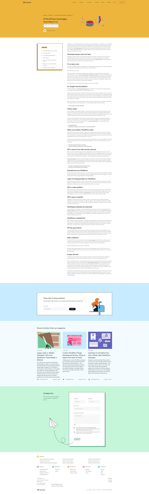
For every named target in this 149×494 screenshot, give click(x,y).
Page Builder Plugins (72, 125)
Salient (93, 121)
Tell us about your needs (79, 413)
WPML (73, 210)
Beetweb (45, 15)
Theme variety (46, 57)
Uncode (90, 121)
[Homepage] (27, 2)
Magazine (51, 15)
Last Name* (90, 398)
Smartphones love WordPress (49, 67)
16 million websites (78, 48)
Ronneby (96, 121)
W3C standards (92, 240)
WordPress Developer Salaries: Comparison (77, 144)
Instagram (110, 478)
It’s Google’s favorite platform (49, 55)
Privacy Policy (78, 428)
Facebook (110, 480)
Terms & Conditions (90, 427)
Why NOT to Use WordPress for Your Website (77, 167)
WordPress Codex (98, 59)
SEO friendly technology (83, 88)
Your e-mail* (76, 405)
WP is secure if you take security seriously (49, 64)
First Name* (76, 398)
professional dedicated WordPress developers (88, 74)
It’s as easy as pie (46, 53)
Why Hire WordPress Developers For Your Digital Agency (80, 146)
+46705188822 (59, 486)
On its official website (71, 158)
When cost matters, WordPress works (49, 61)
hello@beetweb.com (58, 484)
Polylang (69, 210)
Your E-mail (45, 306)
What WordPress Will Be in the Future (76, 105)
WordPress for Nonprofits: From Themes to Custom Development (81, 126)
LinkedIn (110, 481)
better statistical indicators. (93, 262)
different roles (87, 192)
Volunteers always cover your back (50, 50)
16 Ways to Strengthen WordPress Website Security (79, 165)
